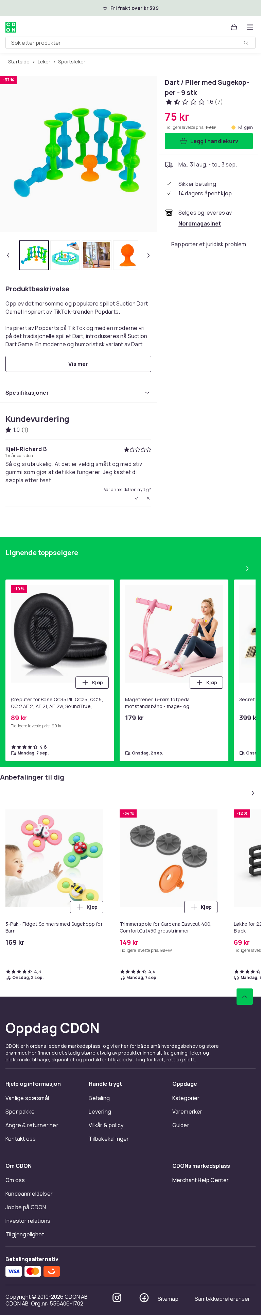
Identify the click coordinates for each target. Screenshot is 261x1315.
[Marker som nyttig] (137, 498)
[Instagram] (117, 1298)
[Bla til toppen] (245, 996)
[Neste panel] (247, 569)
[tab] (34, 255)
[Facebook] (144, 1298)
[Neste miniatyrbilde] (148, 255)
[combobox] (130, 43)
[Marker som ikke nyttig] (148, 498)
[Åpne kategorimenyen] (250, 27)
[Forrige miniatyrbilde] (8, 255)
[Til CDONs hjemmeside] (10, 27)
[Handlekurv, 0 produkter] (234, 27)
